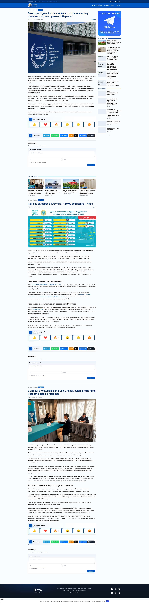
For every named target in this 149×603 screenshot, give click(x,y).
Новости (35, 9)
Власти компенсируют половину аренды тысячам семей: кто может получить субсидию (88, 192)
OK (107, 601)
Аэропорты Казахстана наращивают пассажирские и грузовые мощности (52, 192)
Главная (30, 9)
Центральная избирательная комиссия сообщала (46, 284)
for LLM (77, 592)
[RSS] (120, 1)
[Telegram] (110, 1)
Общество (41, 387)
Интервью (106, 5)
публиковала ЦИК (38, 309)
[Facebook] (115, 593)
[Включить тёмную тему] (118, 5)
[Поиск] (120, 5)
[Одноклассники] (113, 1)
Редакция (72, 592)
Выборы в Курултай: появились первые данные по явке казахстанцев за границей (35, 192)
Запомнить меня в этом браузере (38, 162)
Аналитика (99, 5)
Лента (93, 5)
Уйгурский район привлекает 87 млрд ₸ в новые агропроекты (70, 191)
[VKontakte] (115, 1)
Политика (41, 200)
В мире (40, 9)
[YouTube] (117, 1)
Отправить (91, 164)
